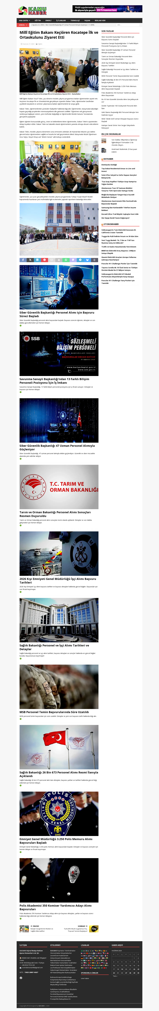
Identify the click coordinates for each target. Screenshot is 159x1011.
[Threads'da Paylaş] (94, 260)
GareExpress (55, 992)
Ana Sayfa (23, 20)
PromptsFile (54, 999)
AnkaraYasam (55, 958)
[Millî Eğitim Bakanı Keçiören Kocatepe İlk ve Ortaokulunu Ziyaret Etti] (59, 91)
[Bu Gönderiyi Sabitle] (44, 260)
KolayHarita (54, 980)
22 (134, 969)
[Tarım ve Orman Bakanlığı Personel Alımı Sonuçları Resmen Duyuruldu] (59, 487)
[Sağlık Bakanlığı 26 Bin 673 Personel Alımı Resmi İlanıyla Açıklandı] (59, 747)
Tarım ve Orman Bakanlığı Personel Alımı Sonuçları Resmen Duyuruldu (55, 514)
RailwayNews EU (65, 999)
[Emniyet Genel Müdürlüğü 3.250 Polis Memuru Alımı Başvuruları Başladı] (59, 814)
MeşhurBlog (54, 985)
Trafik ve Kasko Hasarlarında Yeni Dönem (118, 247)
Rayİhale (75, 982)
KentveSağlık (54, 982)
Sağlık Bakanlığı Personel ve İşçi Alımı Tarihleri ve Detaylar (54, 647)
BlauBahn (73, 989)
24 (114, 973)
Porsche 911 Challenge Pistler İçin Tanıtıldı (119, 264)
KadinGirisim (63, 955)
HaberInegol (54, 970)
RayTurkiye (63, 980)
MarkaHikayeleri (59, 973)
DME (65, 997)
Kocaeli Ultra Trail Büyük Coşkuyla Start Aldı (119, 214)
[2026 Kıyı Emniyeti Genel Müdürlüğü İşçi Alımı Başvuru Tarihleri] (59, 553)
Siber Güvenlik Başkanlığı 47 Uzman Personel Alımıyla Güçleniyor (57, 447)
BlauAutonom (61, 994)
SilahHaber (68, 965)
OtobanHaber (64, 970)
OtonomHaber (111, 224)
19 (122, 969)
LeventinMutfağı (65, 982)
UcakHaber (73, 963)
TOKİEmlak (63, 985)
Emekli (48, 20)
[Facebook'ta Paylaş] (23, 260)
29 (134, 973)
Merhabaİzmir (55, 960)
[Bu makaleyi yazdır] (58, 260)
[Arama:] (127, 25)
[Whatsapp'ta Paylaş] (65, 260)
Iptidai (62, 965)
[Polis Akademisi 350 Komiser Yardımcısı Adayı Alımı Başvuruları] (59, 880)
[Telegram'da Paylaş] (80, 260)
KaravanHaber (66, 960)
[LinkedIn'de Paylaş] (37, 260)
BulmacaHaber (70, 973)
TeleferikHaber (70, 951)
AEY (51, 973)
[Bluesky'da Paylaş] (87, 260)
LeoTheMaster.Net (56, 968)
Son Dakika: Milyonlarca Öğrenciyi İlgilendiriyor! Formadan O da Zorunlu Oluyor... (124, 142)
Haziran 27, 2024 (28, 44)
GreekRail (69, 994)
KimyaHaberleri (66, 953)
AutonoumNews (64, 989)
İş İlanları (61, 20)
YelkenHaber (54, 963)
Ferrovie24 (54, 997)
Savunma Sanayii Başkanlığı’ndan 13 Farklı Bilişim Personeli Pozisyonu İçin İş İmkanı (54, 380)
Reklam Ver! (100, 20)
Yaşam (87, 20)
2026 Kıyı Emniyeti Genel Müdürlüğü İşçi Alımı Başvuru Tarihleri (58, 580)
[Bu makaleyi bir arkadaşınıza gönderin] (51, 260)
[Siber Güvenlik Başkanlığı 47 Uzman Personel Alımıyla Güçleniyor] (59, 420)
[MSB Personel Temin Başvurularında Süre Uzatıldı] (59, 687)
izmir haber (85, 978)
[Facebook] (21, 978)
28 (130, 973)
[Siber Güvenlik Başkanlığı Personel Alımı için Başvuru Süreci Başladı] (59, 287)
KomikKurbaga (66, 977)
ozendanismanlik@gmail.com (32, 967)
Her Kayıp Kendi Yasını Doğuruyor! (115, 218)
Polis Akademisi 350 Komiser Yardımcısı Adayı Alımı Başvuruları (56, 907)
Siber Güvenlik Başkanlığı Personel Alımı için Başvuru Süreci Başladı (57, 314)
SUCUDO (53, 951)
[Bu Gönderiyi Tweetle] (30, 260)
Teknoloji (75, 20)
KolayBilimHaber (69, 968)
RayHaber (108, 159)
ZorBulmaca (71, 980)
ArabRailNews (65, 992)
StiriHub (61, 997)
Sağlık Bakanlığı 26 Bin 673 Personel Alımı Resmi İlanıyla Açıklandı (59, 774)
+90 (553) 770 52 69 (28, 965)
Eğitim (38, 20)
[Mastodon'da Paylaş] (73, 260)
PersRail (53, 994)
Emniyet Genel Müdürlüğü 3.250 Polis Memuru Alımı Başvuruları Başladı (56, 841)
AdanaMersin (65, 958)
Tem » (115, 976)
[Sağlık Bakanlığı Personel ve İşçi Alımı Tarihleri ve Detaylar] (59, 620)
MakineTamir (54, 965)
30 (138, 973)
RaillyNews (54, 989)
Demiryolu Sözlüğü (109, 165)
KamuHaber (64, 963)
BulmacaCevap (55, 977)
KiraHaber (73, 970)
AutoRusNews (72, 997)
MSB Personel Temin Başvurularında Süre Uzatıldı (54, 712)
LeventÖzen (54, 955)
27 (126, 973)
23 (138, 969)
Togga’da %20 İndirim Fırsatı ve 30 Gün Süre (119, 236)
